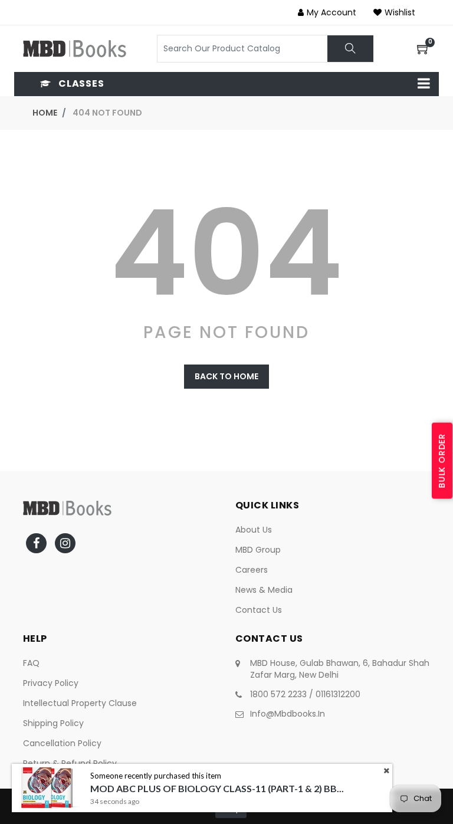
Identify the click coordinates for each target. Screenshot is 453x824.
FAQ (31, 663)
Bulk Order (442, 460)
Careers (251, 570)
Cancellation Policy (62, 743)
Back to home (226, 376)
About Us (253, 530)
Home (44, 113)
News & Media (264, 590)
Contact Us (258, 610)
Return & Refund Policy (70, 763)
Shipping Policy (53, 723)
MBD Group (258, 550)
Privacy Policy (50, 683)
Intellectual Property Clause (80, 703)
